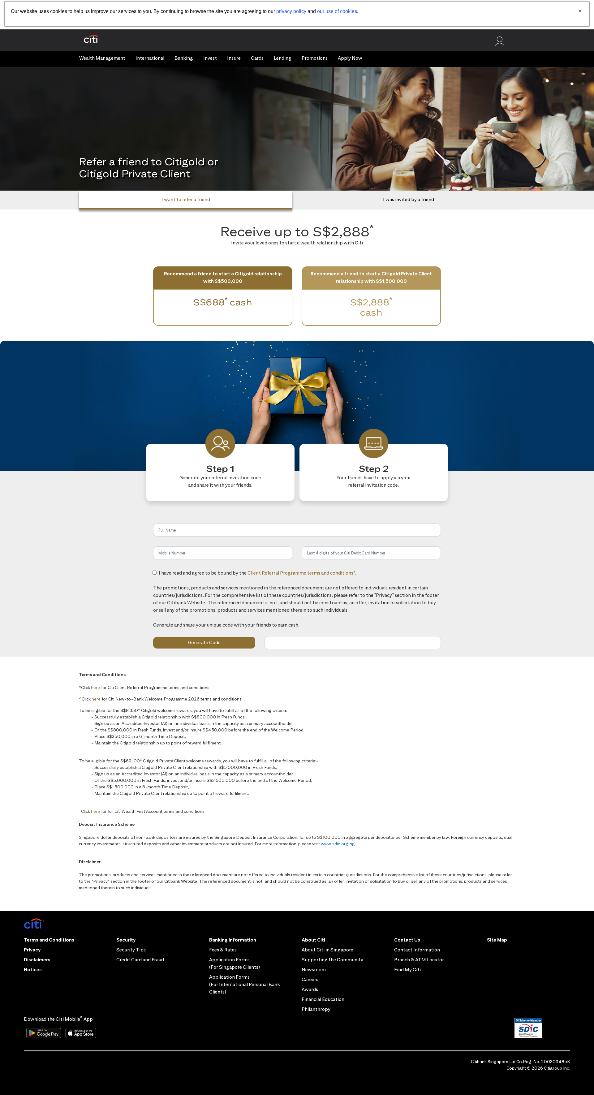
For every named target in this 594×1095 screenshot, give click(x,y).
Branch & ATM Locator (419, 960)
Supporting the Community (332, 960)
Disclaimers (37, 960)
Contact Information (417, 950)
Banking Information (232, 940)
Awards (310, 989)
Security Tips (131, 950)
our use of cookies (337, 11)
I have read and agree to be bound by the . (257, 576)
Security (126, 940)
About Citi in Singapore (327, 950)
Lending (282, 58)
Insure (234, 58)
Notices (33, 969)
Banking (183, 58)
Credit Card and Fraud (140, 960)
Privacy (32, 950)
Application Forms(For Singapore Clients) (234, 963)
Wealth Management (102, 58)
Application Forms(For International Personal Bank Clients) (244, 984)
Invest (210, 58)
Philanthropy (316, 1009)
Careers (310, 979)
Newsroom (314, 969)
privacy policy (291, 11)
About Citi (313, 940)
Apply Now (350, 58)
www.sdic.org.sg (338, 843)
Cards (257, 58)
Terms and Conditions (49, 940)
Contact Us (407, 940)
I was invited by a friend (408, 199)
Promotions (315, 58)
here (95, 687)
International (150, 58)
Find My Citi (407, 969)
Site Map (497, 940)
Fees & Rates (223, 950)
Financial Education (323, 999)
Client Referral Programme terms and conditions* (301, 573)
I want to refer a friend (185, 199)
